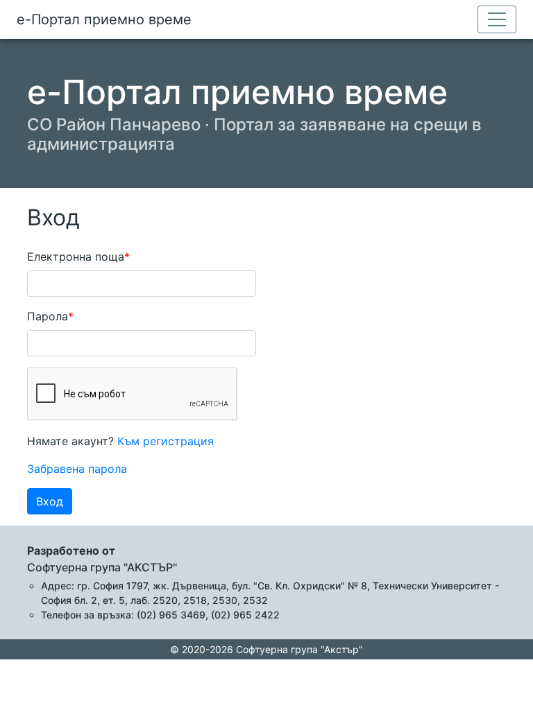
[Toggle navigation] (496, 19)
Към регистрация (165, 441)
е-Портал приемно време (104, 19)
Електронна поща (75, 256)
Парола (47, 316)
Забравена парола (77, 469)
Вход (49, 501)
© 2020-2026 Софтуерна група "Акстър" (266, 649)
